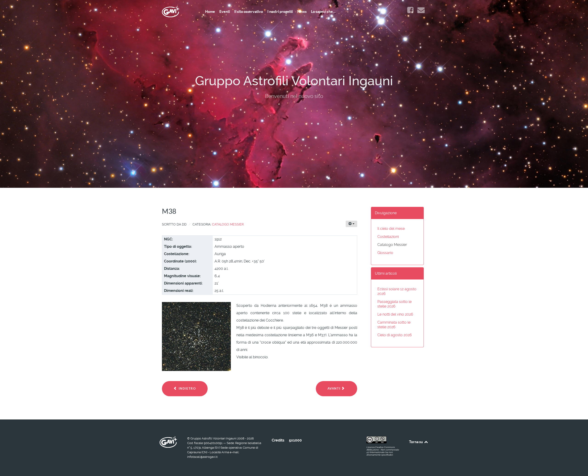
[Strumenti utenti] (351, 224)
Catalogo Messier (228, 224)
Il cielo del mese (391, 228)
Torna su (416, 442)
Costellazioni (388, 236)
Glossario (385, 253)
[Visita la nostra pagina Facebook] (411, 11)
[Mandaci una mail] (421, 11)
